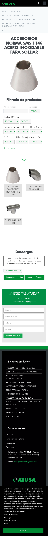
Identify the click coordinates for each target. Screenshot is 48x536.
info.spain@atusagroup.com (24, 302)
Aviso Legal (7, 518)
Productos (16, 11)
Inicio (4, 11)
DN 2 (5, 137)
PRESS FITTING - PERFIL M (17, 390)
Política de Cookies (10, 521)
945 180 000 (24, 299)
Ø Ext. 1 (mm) (36, 127)
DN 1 (22, 117)
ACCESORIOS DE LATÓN (17, 394)
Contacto (10, 447)
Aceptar (23, 531)
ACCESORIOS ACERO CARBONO (20, 383)
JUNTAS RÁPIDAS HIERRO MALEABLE (21, 372)
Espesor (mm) (9, 127)
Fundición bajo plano (15, 439)
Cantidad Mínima (11, 117)
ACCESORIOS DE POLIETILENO (19, 398)
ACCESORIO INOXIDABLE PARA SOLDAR (18, 20)
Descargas (10, 443)
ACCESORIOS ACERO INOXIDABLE (16, 15)
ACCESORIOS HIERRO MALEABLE (20, 368)
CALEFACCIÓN (12, 416)
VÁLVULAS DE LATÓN (15, 412)
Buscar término (9, 107)
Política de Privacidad (10, 515)
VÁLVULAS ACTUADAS (15, 409)
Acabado (33, 107)
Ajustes (6, 524)
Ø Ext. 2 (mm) (22, 137)
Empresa (9, 435)
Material (20, 127)
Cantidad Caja (35, 137)
